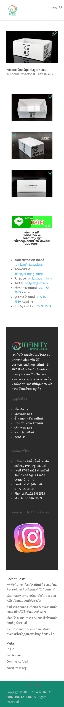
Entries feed (14, 655)
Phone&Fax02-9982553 (29, 493)
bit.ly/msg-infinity (36, 283)
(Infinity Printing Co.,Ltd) (30, 466)
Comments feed (17, 661)
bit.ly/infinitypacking (29, 265)
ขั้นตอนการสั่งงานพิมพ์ (28, 418)
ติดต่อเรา (20, 437)
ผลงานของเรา (23, 414)
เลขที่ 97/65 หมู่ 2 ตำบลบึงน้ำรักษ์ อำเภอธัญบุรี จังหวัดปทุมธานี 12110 (32, 475)
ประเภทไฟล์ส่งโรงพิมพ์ (28, 423)
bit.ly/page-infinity (40, 278)
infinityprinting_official (29, 274)
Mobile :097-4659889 (28, 498)
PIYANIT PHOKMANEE (22, 73)
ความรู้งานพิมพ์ (24, 432)
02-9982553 (43, 306)
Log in (10, 649)
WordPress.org (16, 668)
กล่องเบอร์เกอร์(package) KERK (26, 70)
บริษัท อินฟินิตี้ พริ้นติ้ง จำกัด (31, 461)
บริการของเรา (23, 428)
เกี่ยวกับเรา (21, 409)
